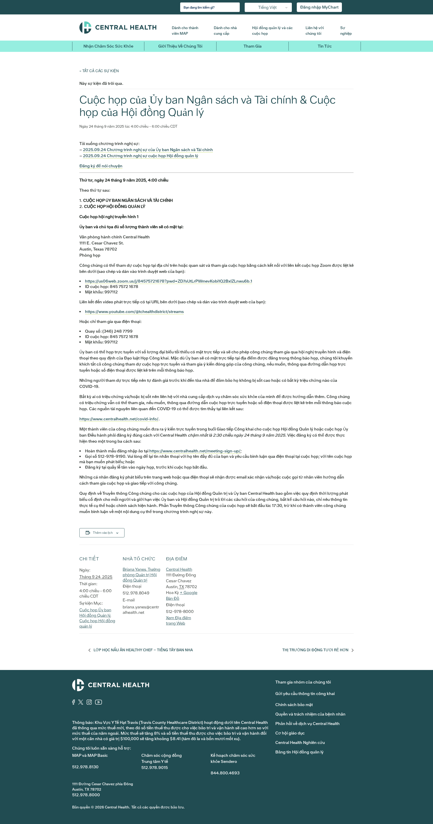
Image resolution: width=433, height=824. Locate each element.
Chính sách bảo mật (294, 704)
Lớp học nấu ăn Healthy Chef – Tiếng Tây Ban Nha (143, 650)
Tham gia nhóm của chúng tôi (303, 682)
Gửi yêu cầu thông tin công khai (305, 693)
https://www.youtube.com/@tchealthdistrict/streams (134, 311)
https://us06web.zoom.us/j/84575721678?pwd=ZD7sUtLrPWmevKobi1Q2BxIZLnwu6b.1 (168, 281)
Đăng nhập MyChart (319, 7)
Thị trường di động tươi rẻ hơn (315, 650)
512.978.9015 (154, 767)
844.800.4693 (225, 773)
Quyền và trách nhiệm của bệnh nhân (310, 714)
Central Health (122, 27)
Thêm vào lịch (103, 533)
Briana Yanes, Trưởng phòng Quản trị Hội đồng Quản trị (141, 575)
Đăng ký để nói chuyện (100, 165)
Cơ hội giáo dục (290, 733)
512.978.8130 (85, 766)
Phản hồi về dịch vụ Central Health (307, 723)
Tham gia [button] (253, 46)
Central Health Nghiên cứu (300, 742)
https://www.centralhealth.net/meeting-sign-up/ (194, 450)
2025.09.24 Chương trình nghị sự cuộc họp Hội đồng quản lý (140, 155)
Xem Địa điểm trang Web (178, 620)
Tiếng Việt (267, 7)
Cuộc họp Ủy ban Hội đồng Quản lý (95, 612)
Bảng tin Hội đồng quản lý (299, 752)
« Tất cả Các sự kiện (99, 70)
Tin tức (325, 46)
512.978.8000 (86, 794)
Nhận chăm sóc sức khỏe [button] (108, 46)
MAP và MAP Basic (90, 755)
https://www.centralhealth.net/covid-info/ (118, 418)
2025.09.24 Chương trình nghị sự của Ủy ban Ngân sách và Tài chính (148, 149)
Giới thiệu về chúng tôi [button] (180, 46)
